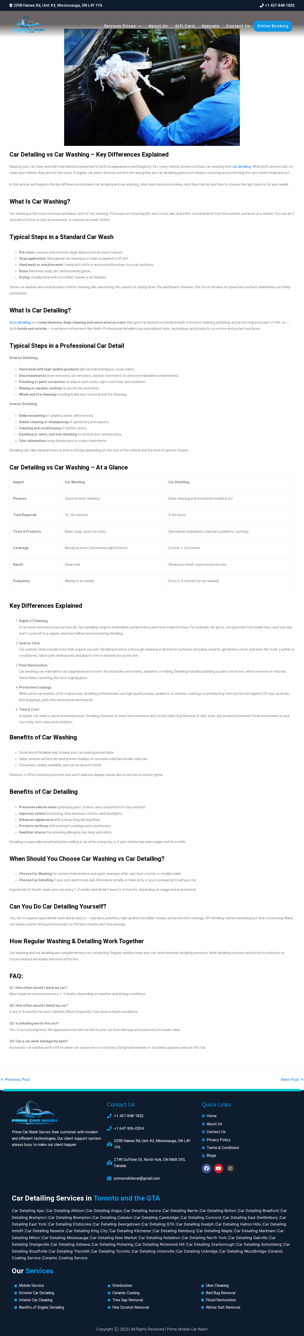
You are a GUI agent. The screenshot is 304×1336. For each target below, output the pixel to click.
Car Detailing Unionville (153, 1251)
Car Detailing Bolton (218, 1210)
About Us (158, 26)
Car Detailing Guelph (195, 1224)
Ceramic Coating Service (65, 1257)
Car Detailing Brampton (69, 1217)
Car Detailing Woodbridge (242, 1251)
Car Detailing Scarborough (210, 1244)
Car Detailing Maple (214, 1230)
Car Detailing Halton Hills (238, 1224)
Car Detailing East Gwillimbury (250, 1217)
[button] (56, 5)
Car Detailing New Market (113, 1237)
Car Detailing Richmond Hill (160, 1244)
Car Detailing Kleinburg (174, 1230)
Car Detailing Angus (104, 1210)
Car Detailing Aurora (142, 1210)
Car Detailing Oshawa (70, 1244)
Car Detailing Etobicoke (69, 1224)
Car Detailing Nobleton (159, 1237)
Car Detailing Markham (255, 1230)
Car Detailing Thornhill (69, 1251)
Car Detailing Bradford (258, 1210)
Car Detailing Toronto (110, 1251)
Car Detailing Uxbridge (197, 1251)
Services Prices (120, 26)
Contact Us (238, 26)
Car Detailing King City (87, 1230)
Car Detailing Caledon (112, 1217)
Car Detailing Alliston (65, 1210)
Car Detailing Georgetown (116, 1224)
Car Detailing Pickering (112, 1244)
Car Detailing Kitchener (130, 1230)
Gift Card (185, 26)
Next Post (292, 1079)
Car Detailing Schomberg (259, 1244)
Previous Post (15, 1079)
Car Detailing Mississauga (65, 1237)
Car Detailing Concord (201, 1217)
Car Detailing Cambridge (156, 1217)
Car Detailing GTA (158, 1224)
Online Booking (273, 26)
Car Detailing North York (204, 1237)
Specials (210, 26)
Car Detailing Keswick (44, 1230)
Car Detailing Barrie (180, 1210)
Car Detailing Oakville (247, 1237)
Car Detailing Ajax (28, 1210)
